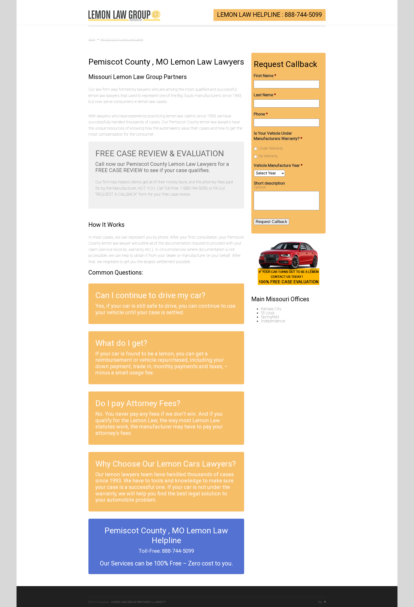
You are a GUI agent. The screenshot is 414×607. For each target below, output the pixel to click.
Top (320, 602)
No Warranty (268, 156)
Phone (261, 114)
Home (91, 39)
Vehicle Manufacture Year (278, 165)
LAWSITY (160, 602)
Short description (269, 183)
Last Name (265, 94)
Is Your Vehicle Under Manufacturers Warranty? (278, 136)
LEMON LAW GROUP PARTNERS (131, 602)
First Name (265, 75)
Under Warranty (271, 148)
